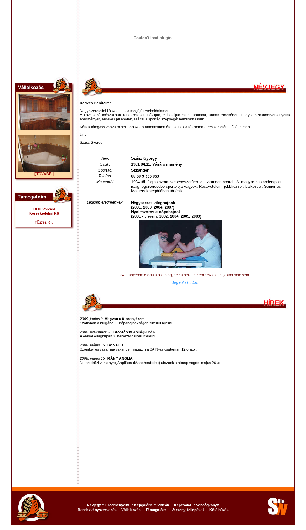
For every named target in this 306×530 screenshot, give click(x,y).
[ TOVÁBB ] (44, 174)
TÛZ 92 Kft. (44, 222)
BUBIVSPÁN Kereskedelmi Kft (44, 211)
